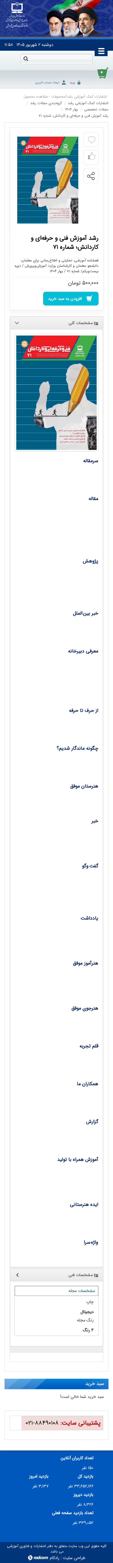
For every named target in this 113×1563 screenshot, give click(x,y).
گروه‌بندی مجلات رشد (46, 103)
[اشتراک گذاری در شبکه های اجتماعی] (90, 175)
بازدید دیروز (83, 1495)
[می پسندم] (91, 158)
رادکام (54, 1558)
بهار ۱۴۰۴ (71, 109)
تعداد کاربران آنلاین (77, 1458)
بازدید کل (85, 1476)
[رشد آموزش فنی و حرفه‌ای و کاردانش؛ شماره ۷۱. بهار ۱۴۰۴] (47, 180)
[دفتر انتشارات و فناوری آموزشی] (17, 15)
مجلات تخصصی (96, 109)
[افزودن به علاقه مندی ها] (91, 140)
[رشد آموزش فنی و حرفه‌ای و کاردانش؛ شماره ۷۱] (56, 393)
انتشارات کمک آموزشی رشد (87, 96)
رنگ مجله (85, 1320)
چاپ (90, 1302)
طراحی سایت (74, 1558)
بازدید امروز (39, 1476)
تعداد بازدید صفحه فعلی (72, 1513)
